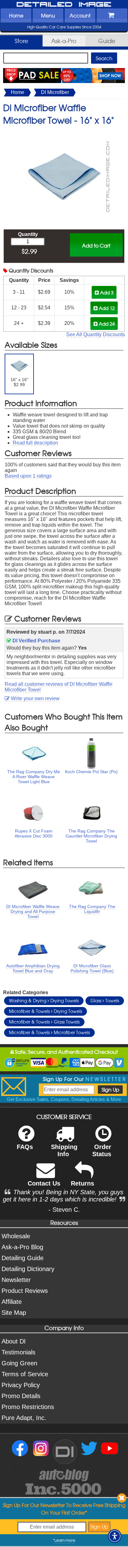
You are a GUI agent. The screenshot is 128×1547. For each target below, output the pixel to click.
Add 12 (106, 308)
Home (16, 15)
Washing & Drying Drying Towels (44, 1000)
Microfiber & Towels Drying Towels (45, 1011)
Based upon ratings (28, 476)
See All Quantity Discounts (95, 334)
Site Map (14, 1312)
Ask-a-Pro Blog (22, 1247)
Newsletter (16, 1279)
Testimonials (18, 1352)
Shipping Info (64, 1150)
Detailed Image (64, 4)
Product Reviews (25, 1290)
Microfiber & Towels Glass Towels (44, 1022)
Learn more (64, 1540)
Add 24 (106, 323)
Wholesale (16, 1236)
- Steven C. (64, 1209)
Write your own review (35, 698)
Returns (82, 1183)
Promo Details (21, 1395)
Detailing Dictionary (28, 1268)
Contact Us (44, 1183)
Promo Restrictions (28, 1406)
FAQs (25, 1146)
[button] (114, 1536)
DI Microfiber (55, 92)
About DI (14, 1341)
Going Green (19, 1363)
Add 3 (106, 292)
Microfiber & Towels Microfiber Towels (49, 1032)
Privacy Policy (21, 1385)
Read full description (35, 442)
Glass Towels (104, 1000)
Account (80, 15)
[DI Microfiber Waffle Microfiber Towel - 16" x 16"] (64, 132)
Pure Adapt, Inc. (24, 1417)
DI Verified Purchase (35, 640)
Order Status (101, 1150)
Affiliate (12, 1301)
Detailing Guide (22, 1258)
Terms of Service (25, 1374)
